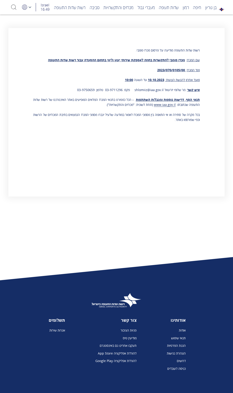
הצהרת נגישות (176, 353)
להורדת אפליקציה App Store (117, 353)
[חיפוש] (13, 7)
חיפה (197, 7)
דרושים (181, 361)
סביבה (95, 7)
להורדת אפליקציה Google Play (116, 361)
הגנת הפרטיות (176, 345)
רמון (186, 7)
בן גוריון (211, 7)
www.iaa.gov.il (165, 104)
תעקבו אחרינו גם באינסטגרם (118, 345)
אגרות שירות (57, 330)
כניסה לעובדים (176, 368)
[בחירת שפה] (26, 7)
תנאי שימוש (178, 338)
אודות (182, 330)
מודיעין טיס (130, 338)
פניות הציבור (129, 330)
